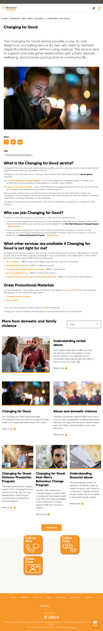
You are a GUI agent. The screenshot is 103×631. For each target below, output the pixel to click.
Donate (89, 597)
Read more (58, 368)
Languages (75, 597)
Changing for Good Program (18, 296)
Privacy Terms (70, 627)
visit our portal (68, 290)
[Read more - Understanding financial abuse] (85, 457)
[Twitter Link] (55, 606)
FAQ (48, 597)
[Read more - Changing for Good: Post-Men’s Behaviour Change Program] (51, 457)
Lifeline (51, 624)
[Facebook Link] (51, 605)
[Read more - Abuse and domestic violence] (77, 393)
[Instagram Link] (59, 606)
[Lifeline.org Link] (51, 617)
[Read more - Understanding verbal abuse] (26, 354)
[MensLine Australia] (10, 8)
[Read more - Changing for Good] (26, 393)
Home (5, 19)
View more (51, 528)
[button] (99, 8)
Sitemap (24, 597)
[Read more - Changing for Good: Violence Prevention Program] (17, 457)
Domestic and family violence (27, 19)
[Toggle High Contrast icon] (94, 8)
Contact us (60, 597)
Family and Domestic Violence (18, 155)
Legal (13, 597)
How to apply (12, 300)
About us (37, 597)
